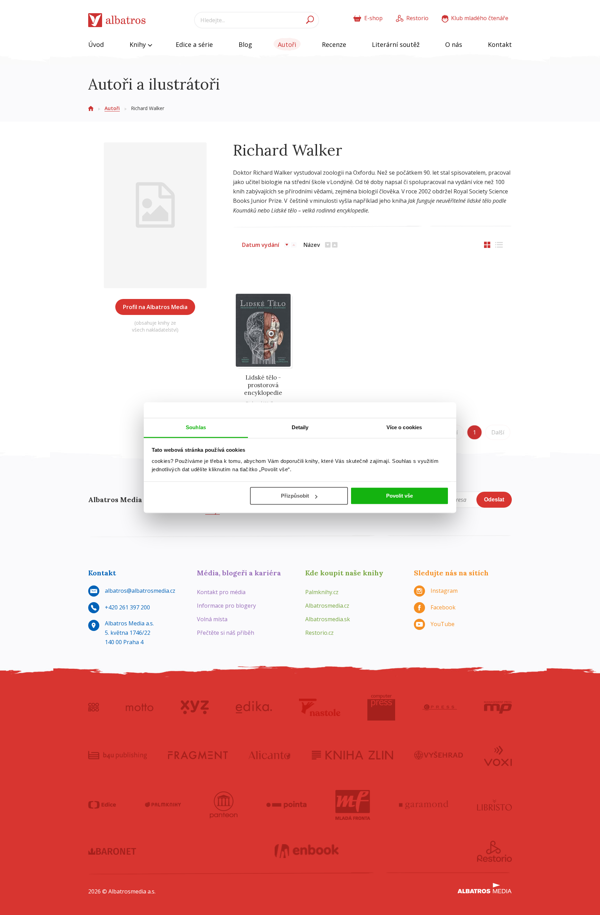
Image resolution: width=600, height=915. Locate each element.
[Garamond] (424, 805)
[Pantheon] (223, 805)
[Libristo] (494, 805)
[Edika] (253, 707)
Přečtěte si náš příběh (225, 633)
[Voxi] (498, 755)
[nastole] (320, 707)
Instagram (444, 590)
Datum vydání (260, 245)
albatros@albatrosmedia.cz (140, 590)
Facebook (443, 607)
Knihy (139, 44)
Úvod (96, 44)
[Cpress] (439, 707)
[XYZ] (194, 707)
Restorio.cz (319, 633)
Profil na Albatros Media (155, 307)
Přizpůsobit (295, 496)
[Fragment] (198, 755)
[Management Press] (498, 707)
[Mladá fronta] (353, 805)
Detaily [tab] (300, 427)
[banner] (117, 20)
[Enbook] (306, 851)
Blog (245, 44)
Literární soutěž (395, 44)
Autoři (287, 44)
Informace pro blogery (226, 605)
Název (311, 245)
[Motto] (139, 707)
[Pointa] (286, 805)
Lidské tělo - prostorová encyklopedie (263, 385)
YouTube (443, 624)
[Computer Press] (381, 707)
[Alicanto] (269, 755)
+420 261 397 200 (127, 607)
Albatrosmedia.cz (327, 605)
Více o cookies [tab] (404, 427)
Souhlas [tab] (196, 427)
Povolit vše (399, 496)
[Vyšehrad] (439, 755)
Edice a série (194, 44)
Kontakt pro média (221, 592)
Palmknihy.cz (322, 592)
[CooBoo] (93, 707)
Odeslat (494, 499)
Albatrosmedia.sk (327, 619)
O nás (453, 44)
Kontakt (500, 44)
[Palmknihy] (162, 805)
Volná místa (212, 619)
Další (497, 432)
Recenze (334, 44)
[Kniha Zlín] (352, 755)
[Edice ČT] (102, 805)
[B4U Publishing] (117, 755)
